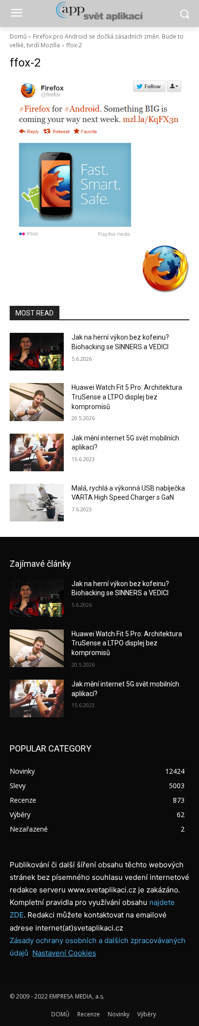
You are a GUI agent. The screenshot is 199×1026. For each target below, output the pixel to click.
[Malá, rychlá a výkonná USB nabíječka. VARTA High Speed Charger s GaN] (37, 502)
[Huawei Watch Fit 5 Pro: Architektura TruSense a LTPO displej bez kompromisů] (37, 402)
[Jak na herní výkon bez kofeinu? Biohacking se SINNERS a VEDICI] (37, 351)
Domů (18, 36)
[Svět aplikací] (99, 11)
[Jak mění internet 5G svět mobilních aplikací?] (37, 452)
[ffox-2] (99, 160)
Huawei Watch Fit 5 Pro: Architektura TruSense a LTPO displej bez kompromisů (126, 396)
